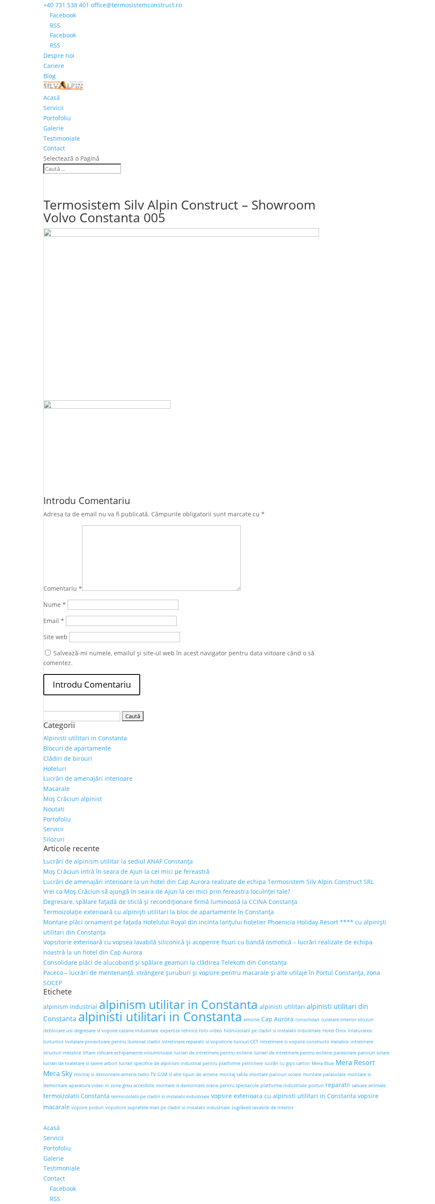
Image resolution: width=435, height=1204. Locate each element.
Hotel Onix (334, 1031)
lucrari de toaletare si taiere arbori (80, 1063)
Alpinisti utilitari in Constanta (85, 738)
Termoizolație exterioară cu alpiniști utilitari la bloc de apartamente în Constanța (158, 912)
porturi (316, 1085)
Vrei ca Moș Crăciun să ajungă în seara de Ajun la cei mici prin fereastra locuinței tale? (166, 891)
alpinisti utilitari (282, 1007)
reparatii (337, 1085)
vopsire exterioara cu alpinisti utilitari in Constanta (283, 1096)
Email (53, 621)
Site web (55, 637)
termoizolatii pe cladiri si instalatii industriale (160, 1096)
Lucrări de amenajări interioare (88, 778)
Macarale (56, 789)
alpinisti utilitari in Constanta (160, 1016)
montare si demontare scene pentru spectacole (207, 1085)
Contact (54, 148)
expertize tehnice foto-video (191, 1031)
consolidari (307, 1020)
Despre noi (58, 55)
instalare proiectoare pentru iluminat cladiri (112, 1042)
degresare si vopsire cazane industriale (116, 1031)
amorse (251, 1020)
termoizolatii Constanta (76, 1096)
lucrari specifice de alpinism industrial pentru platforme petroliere (191, 1063)
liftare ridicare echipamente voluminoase (127, 1053)
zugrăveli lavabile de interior (263, 1108)
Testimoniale (61, 138)
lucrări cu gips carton (287, 1063)
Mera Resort (355, 1062)
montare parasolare (324, 1074)
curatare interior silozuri (347, 1020)
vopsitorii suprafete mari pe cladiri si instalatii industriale (167, 1108)
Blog (49, 76)
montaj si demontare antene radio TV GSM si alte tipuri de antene (146, 1074)
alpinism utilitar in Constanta (178, 1004)
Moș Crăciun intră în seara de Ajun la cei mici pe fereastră (126, 871)
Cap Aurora (277, 1019)
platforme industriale (283, 1085)
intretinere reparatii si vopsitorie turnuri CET (210, 1042)
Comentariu (62, 588)
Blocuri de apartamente (77, 748)
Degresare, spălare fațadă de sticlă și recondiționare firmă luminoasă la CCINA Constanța (170, 902)
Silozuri (54, 839)
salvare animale (369, 1085)
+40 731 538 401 (66, 5)
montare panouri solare (275, 1074)
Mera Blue (323, 1063)
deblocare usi (58, 1031)
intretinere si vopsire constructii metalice (304, 1042)
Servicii (53, 108)
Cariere (53, 66)
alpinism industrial (70, 1007)
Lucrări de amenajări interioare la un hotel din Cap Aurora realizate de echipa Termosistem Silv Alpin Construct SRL (208, 882)
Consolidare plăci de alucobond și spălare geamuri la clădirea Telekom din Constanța (165, 962)
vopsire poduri (87, 1108)
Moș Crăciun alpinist (72, 799)
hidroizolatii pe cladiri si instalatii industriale (272, 1031)
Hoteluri (54, 769)
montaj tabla (234, 1074)
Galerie (53, 128)
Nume (54, 605)
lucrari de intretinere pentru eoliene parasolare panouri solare (322, 1053)
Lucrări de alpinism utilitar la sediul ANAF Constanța (118, 861)
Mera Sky (57, 1073)
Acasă (51, 97)
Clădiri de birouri (67, 758)
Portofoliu (57, 118)
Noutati (54, 809)
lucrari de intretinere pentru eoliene (213, 1053)
